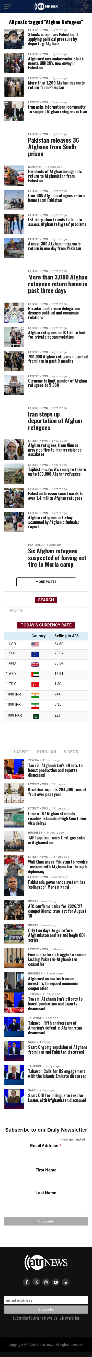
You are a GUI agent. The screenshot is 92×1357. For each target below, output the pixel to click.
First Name (46, 1170)
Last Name (46, 1193)
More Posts (46, 582)
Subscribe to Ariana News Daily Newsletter (46, 1318)
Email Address (46, 1146)
